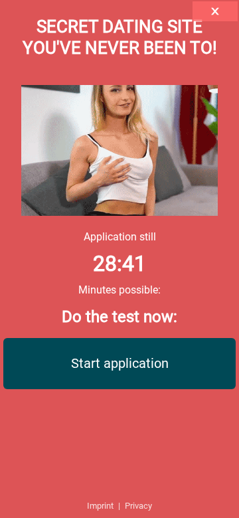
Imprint (100, 506)
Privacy (138, 506)
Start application (120, 363)
